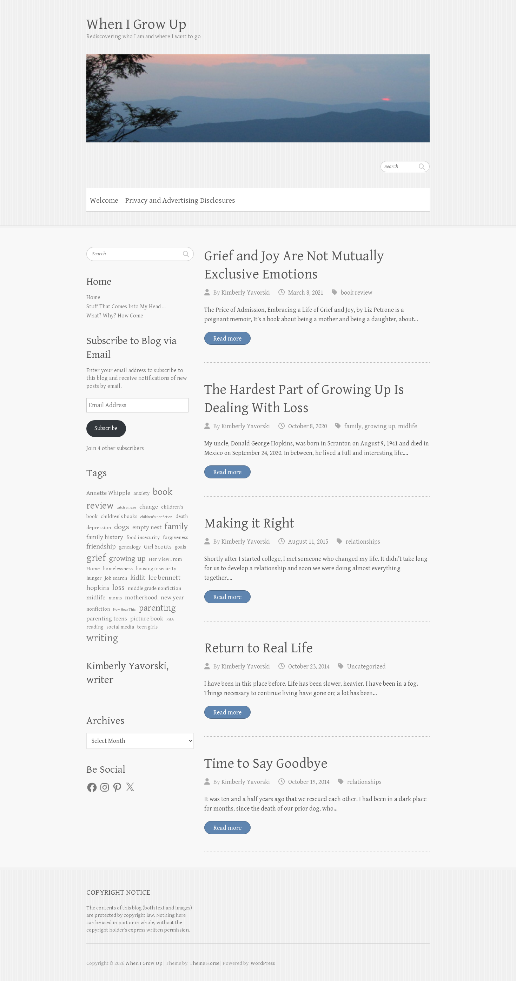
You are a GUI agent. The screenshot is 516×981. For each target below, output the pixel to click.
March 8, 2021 (305, 292)
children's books (119, 516)
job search (116, 578)
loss (118, 587)
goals (180, 547)
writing (102, 638)
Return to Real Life (258, 648)
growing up (379, 426)
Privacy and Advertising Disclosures (180, 200)
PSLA (170, 619)
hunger (93, 578)
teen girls (147, 627)
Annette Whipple (108, 493)
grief (96, 558)
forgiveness (175, 537)
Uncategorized (366, 666)
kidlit (137, 578)
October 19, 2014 (309, 782)
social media (120, 627)
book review (356, 292)
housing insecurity (156, 569)
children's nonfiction (156, 517)
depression (98, 528)
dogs (121, 527)
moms (115, 598)
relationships (363, 541)
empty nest (146, 527)
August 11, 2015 (308, 541)
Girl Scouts (158, 546)
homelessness (118, 569)
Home (93, 297)
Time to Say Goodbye (266, 763)
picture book (146, 618)
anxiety (141, 493)
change (148, 506)
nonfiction (98, 609)
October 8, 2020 (307, 426)
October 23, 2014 (309, 666)
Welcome (104, 200)
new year (172, 597)
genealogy (130, 547)
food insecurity (143, 537)
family (353, 426)
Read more (227, 338)
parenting (157, 608)
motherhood (141, 597)
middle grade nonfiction (154, 588)
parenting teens (106, 618)
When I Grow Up (136, 24)
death (182, 516)
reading (94, 627)
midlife (407, 426)
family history (104, 537)
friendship (101, 547)
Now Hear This (124, 609)
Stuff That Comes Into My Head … (126, 306)
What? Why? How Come (114, 316)
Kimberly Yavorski (245, 292)
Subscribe (106, 428)
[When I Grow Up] (258, 94)
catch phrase (126, 507)
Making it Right (249, 523)
